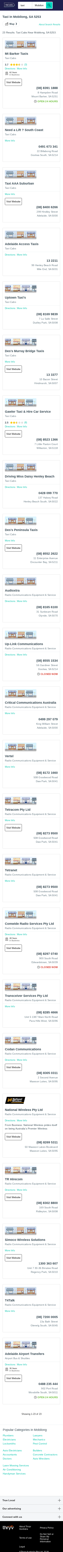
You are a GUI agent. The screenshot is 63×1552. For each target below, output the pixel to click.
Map (12, 23)
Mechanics (39, 1439)
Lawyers (37, 1435)
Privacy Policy (47, 1528)
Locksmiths (9, 1443)
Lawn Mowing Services (16, 1465)
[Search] (49, 5)
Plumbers (8, 1435)
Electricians (9, 1439)
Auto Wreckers (41, 1458)
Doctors (7, 1458)
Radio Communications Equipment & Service (30, 595)
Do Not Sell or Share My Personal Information (47, 1538)
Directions (10, 68)
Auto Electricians (12, 1450)
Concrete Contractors (45, 1454)
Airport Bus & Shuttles (17, 1358)
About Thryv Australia (25, 1527)
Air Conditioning (12, 1469)
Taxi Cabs (10, 58)
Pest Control (40, 1443)
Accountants (10, 1454)
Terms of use (25, 1538)
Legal (22, 1546)
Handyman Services (14, 1473)
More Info (22, 68)
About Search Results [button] (49, 24)
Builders (37, 1450)
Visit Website (13, 82)
